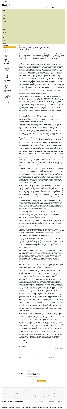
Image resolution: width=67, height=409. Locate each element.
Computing (7, 92)
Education (7, 53)
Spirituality (7, 78)
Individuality (7, 95)
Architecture (7, 64)
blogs (4, 18)
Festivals (7, 71)
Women (6, 88)
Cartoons (6, 51)
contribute (5, 24)
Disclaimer (59, 401)
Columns (5, 59)
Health (6, 81)
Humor (6, 94)
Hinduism (7, 72)
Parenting (7, 82)
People (6, 75)
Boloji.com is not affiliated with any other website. (55, 7)
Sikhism (6, 77)
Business (7, 60)
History (6, 74)
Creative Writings (7, 90)
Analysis (6, 50)
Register (4, 43)
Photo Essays (7, 56)
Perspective (7, 84)
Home (50, 401)
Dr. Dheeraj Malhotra (25, 50)
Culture (6, 70)
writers (4, 21)
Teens (6, 87)
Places (6, 76)
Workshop (7, 102)
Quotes (6, 98)
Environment (7, 54)
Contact (4, 29)
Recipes (6, 85)
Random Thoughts (8, 61)
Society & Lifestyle (7, 80)
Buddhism (7, 68)
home (4, 10)
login (4, 40)
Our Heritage (6, 63)
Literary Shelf (7, 96)
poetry (4, 15)
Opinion (6, 55)
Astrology (25, 389)
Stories (6, 99)
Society (6, 86)
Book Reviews (7, 91)
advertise (5, 35)
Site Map (63, 401)
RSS (4, 37)
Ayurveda (7, 67)
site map (4, 32)
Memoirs (6, 97)
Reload (47, 373)
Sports (6, 57)
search (4, 26)
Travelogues (7, 100)
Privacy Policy (54, 401)
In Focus (5, 49)
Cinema (6, 69)
